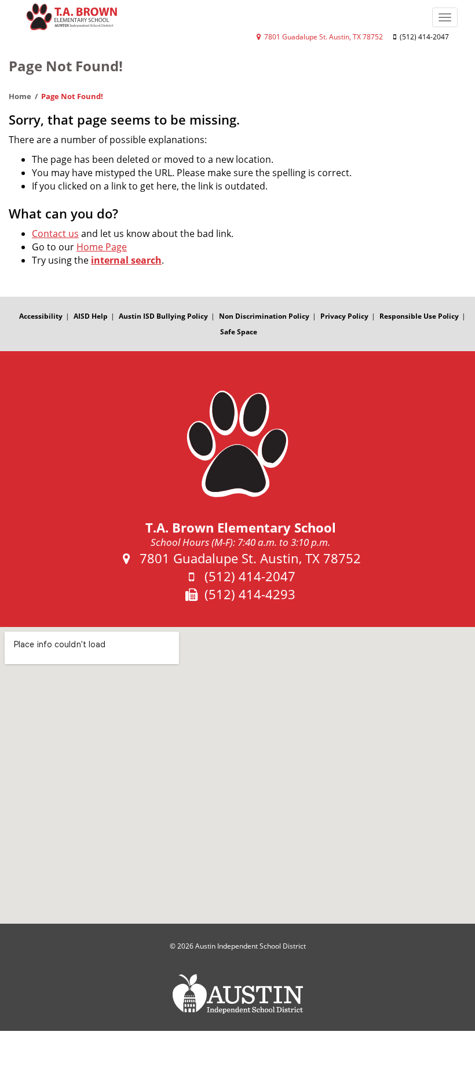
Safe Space (238, 332)
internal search (126, 260)
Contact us (55, 233)
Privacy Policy (344, 316)
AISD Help (91, 316)
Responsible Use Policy (419, 316)
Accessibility (41, 316)
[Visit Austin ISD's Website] (237, 994)
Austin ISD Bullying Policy (163, 316)
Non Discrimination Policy (264, 316)
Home (20, 96)
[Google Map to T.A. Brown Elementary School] (237, 775)
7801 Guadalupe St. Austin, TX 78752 (322, 37)
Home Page (101, 246)
